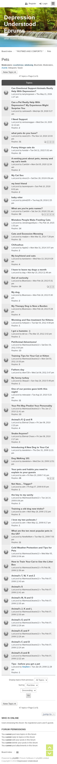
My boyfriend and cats (23, 256)
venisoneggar (28, 122)
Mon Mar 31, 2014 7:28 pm (42, 237)
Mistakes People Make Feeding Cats (31, 220)
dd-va (24, 334)
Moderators (48, 65)
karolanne (26, 259)
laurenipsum (27, 186)
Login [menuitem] (45, 4)
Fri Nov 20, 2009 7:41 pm (38, 475)
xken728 (26, 373)
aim (23, 475)
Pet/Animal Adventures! (24, 342)
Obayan (25, 381)
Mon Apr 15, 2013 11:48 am (39, 273)
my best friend (19, 183)
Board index (7, 752)
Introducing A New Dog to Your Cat (30, 447)
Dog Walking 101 (20, 458)
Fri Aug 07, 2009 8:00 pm (38, 487)
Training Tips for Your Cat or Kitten (30, 356)
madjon (25, 237)
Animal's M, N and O (22, 597)
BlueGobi (38, 65)
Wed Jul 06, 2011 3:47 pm (43, 373)
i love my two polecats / (24, 519)
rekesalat (26, 395)
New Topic (8, 72)
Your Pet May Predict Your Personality (31, 405)
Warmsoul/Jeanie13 (30, 345)
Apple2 (25, 248)
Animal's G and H (20, 619)
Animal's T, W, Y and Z (23, 575)
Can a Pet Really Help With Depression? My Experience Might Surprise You (29, 105)
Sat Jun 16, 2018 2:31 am (42, 211)
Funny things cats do (23, 147)
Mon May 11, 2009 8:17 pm (39, 523)
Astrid (4, 68)
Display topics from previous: (21, 680)
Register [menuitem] (32, 4)
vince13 (25, 178)
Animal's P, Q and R (21, 419)
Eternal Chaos (28, 422)
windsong (29, 65)
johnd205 (26, 200)
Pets (5, 59)
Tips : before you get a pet (25, 664)
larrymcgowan (28, 94)
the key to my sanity (22, 495)
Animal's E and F (20, 631)
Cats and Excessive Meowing (27, 233)
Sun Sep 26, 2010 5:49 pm (42, 381)
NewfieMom (27, 537)
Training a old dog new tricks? (27, 508)
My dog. (15, 292)
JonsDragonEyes (29, 223)
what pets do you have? (24, 133)
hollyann (26, 323)
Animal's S (17, 586)
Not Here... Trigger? (21, 484)
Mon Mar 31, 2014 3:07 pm (42, 248)
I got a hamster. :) (20, 331)
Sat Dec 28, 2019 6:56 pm (42, 178)
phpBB (15, 758)
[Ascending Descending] (28, 690)
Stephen (26, 667)
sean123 (26, 136)
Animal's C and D (20, 642)
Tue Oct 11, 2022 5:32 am (41, 150)
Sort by (22, 685)
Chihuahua (17, 244)
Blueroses (26, 281)
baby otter (16, 197)
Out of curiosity (19, 278)
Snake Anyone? (19, 433)
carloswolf (26, 111)
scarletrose (18, 65)
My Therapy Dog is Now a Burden (29, 306)
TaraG (20, 68)
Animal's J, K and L (21, 608)
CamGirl (25, 164)
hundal (25, 150)
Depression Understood (27, 761)
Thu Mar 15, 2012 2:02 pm (40, 334)
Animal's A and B (20, 653)
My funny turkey (20, 378)
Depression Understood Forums (20, 24)
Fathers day (17, 369)
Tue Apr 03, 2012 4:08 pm (43, 323)
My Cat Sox (17, 175)
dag (23, 273)
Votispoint (12, 68)
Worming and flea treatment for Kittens (32, 320)
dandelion (26, 450)
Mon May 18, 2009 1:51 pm (39, 512)
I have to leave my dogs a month (29, 269)
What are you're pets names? (27, 208)
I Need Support (19, 119)
